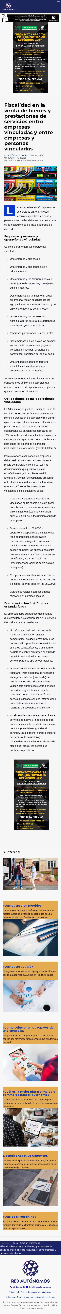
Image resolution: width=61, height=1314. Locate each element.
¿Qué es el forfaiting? (19, 1216)
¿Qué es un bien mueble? (22, 905)
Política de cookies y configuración (36, 1292)
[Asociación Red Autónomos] (8, 6)
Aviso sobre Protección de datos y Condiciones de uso (30, 1297)
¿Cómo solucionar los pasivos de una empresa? (28, 1029)
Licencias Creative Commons (25, 1155)
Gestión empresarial (17, 155)
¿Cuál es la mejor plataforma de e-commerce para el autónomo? (29, 1093)
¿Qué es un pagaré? (18, 966)
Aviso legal (14, 1292)
